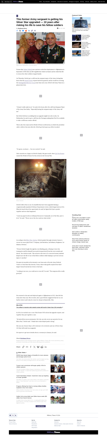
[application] (81, 22)
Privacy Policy (12, 422)
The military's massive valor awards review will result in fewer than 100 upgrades (39, 307)
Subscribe (34, 422)
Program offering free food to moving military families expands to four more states (31, 386)
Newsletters (34, 423)
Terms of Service (13, 423)
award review (29, 80)
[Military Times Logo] (18, 1)
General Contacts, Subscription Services (63, 423)
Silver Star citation (31, 240)
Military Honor (93, 1)
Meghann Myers (22, 28)
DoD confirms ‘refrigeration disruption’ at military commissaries (79, 233)
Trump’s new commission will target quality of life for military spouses (31, 366)
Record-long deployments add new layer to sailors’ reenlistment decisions (81, 226)
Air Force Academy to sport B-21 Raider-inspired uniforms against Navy (86, 37)
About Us (79, 422)
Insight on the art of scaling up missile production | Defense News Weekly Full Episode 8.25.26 (86, 53)
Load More (40, 406)
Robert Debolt (28, 69)
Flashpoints (53, 1)
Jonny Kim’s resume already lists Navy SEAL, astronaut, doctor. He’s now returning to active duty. (81, 248)
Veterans (87, 1)
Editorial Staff (57, 425)
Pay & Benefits (46, 1)
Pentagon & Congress (74, 1)
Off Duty (82, 1)
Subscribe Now (101, 1)
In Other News (21, 352)
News (40, 1)
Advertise (56, 422)
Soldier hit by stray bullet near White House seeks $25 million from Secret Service (31, 397)
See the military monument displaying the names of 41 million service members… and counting (86, 45)
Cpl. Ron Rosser (59, 153)
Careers (79, 423)
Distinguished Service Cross (27, 83)
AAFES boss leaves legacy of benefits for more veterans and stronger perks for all (32, 356)
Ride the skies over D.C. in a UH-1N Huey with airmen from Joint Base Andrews (80, 30)
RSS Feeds (34, 425)
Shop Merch (34, 427)
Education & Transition (62, 1)
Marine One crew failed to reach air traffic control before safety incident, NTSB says (81, 219)
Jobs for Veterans (81, 425)
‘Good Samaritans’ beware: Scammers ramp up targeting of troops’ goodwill (32, 376)
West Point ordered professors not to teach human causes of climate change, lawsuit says (80, 240)
